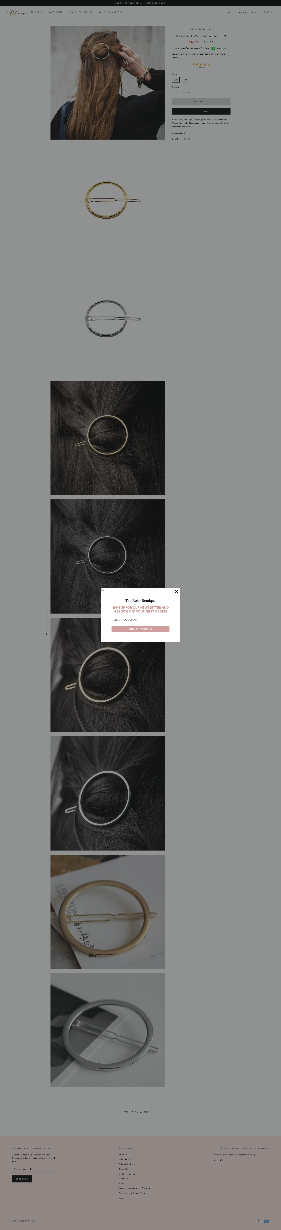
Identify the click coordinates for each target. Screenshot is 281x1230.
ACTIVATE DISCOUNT (140, 629)
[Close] (176, 591)
